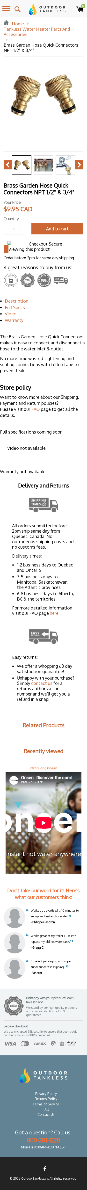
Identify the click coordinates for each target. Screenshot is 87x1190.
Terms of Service (46, 1104)
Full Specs (15, 307)
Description (16, 301)
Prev (8, 164)
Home (17, 23)
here (54, 613)
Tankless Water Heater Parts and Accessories (37, 31)
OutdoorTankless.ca (34, 1178)
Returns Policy (46, 1099)
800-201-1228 (43, 1140)
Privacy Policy (46, 1094)
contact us (41, 683)
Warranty (14, 320)
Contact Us (46, 1114)
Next (79, 164)
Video (10, 313)
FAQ (35, 409)
